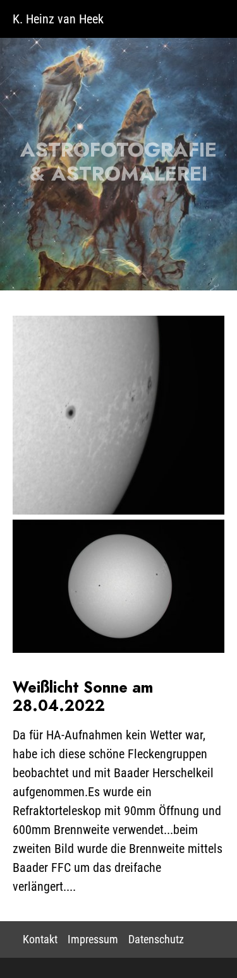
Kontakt (40, 939)
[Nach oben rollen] (207, 948)
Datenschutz (156, 939)
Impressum (93, 939)
